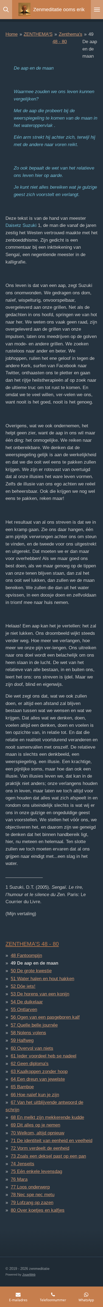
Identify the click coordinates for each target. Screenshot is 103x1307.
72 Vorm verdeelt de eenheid (40, 1148)
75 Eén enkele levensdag (36, 1171)
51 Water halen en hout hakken (42, 978)
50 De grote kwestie (31, 970)
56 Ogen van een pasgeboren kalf (45, 1017)
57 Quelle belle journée (34, 1025)
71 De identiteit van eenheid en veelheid (51, 1140)
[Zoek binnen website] (6, 9)
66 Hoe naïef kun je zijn (35, 1094)
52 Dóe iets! (23, 986)
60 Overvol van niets (32, 1048)
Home (11, 34)
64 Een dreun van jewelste (38, 1079)
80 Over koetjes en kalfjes (38, 1210)
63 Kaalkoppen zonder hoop (39, 1071)
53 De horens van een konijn (40, 994)
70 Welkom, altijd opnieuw (37, 1133)
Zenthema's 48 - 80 (32, 944)
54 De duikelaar (27, 1001)
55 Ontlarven (24, 1009)
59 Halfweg (22, 1040)
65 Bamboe (22, 1086)
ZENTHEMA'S (38, 34)
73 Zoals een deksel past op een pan (48, 1156)
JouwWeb (28, 1274)
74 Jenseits (22, 1163)
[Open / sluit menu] (97, 9)
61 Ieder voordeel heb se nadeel (43, 1056)
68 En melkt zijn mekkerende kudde (47, 1117)
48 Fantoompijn (26, 955)
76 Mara (19, 1179)
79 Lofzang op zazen (32, 1202)
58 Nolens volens (28, 1032)
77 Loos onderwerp (30, 1187)
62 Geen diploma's (30, 1063)
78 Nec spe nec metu (32, 1194)
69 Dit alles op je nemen (35, 1125)
